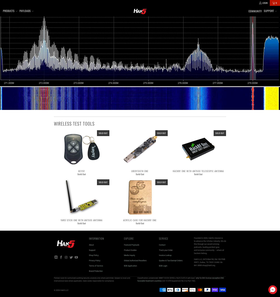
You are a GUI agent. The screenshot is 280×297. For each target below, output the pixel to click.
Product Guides (130, 250)
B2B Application (130, 266)
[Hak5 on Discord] (56, 257)
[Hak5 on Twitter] (71, 257)
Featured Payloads (131, 245)
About (91, 245)
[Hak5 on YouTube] (76, 257)
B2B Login (163, 266)
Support (92, 250)
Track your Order (166, 250)
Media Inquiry (129, 255)
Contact (162, 245)
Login (265, 2)
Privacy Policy (94, 260)
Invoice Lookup (165, 255)
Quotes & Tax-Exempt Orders (171, 260)
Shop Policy (94, 255)
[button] (10, 11)
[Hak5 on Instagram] (66, 257)
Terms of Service (96, 266)
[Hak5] (140, 11)
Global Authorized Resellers (135, 260)
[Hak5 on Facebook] (61, 257)
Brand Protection (96, 271)
